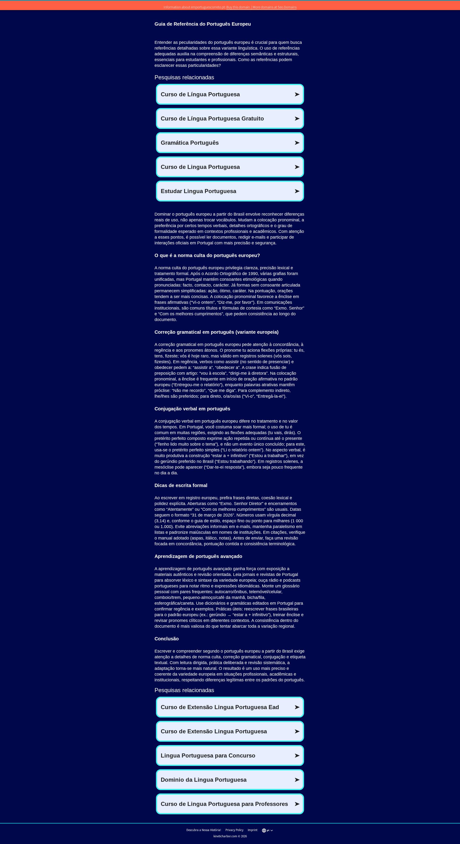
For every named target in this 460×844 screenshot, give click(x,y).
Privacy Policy (234, 830)
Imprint (252, 830)
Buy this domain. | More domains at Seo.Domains (261, 7)
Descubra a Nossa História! (203, 830)
